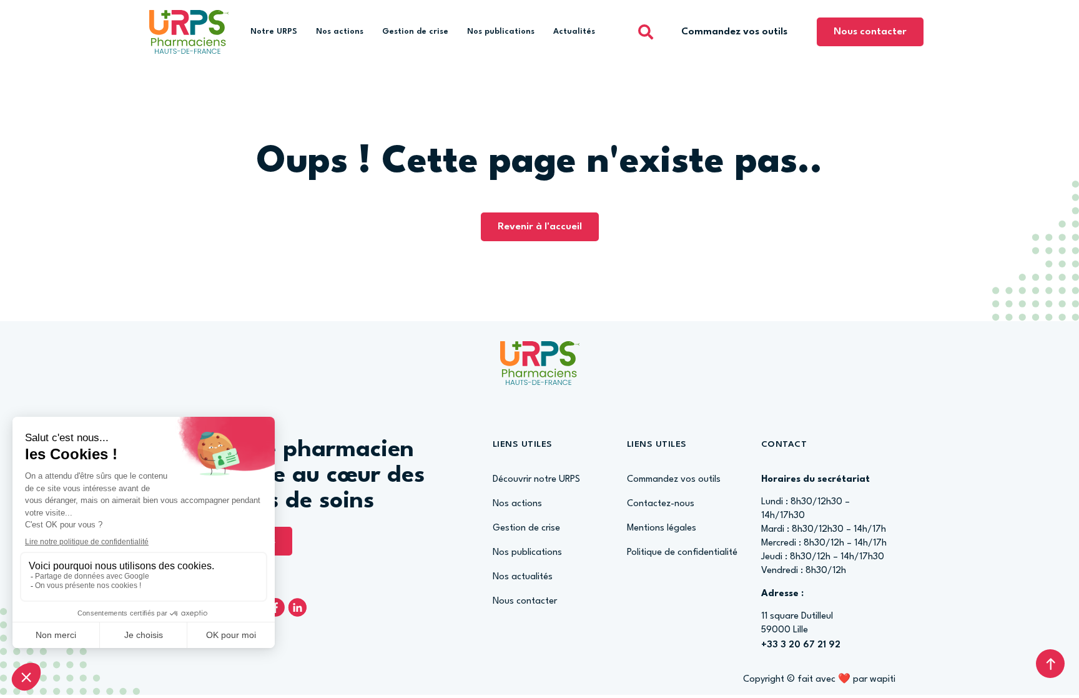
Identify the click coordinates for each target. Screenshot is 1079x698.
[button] (645, 31)
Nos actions (339, 31)
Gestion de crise (415, 31)
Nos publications (501, 31)
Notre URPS (273, 31)
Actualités (574, 31)
